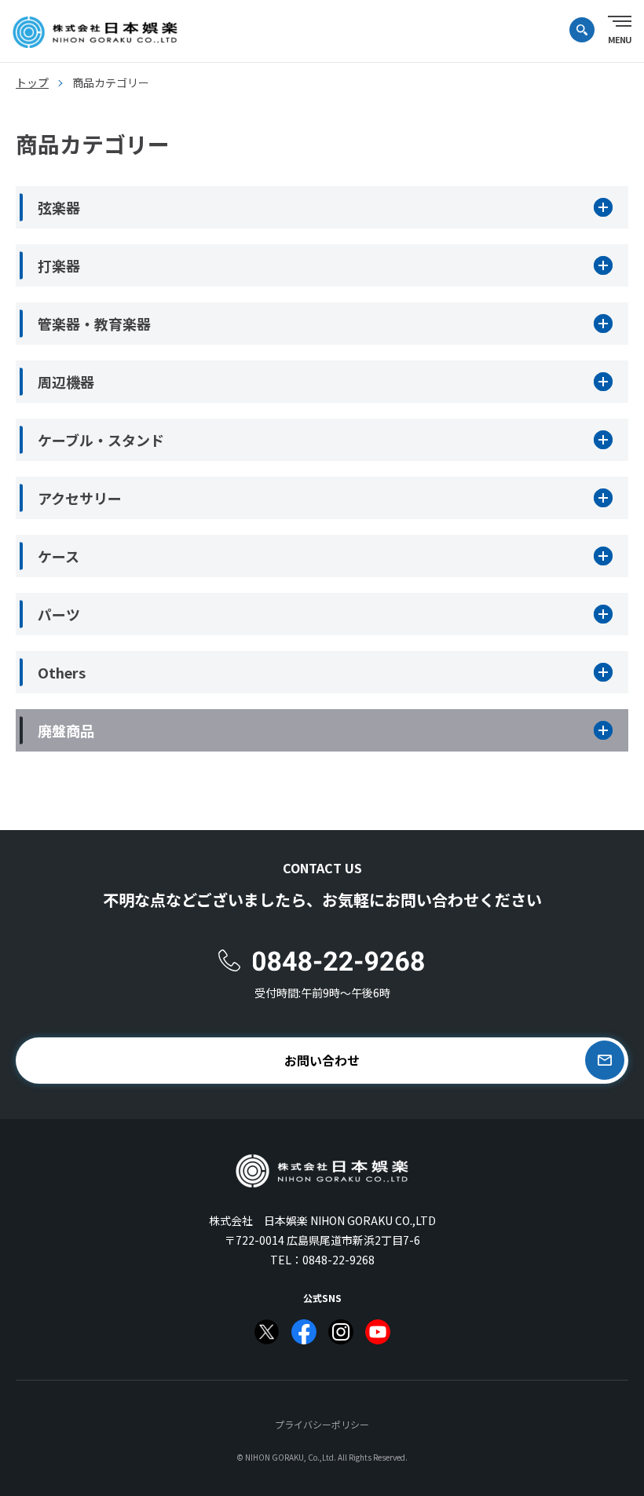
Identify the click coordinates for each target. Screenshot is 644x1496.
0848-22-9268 (338, 1259)
